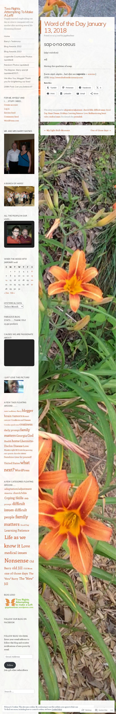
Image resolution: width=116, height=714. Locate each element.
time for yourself (22, 456)
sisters (23, 453)
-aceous (91, 74)
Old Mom (27, 568)
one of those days (16, 573)
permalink (78, 116)
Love (86, 113)
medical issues (54, 116)
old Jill (17, 568)
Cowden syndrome (11, 425)
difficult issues (99, 110)
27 (32, 284)
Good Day (25, 525)
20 (32, 280)
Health (7, 441)
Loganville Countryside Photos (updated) (18, 58)
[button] (12, 237)
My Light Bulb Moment (57, 130)
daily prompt (12, 430)
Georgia (21, 435)
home (16, 441)
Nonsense (16, 560)
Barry (19, 411)
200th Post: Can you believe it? (18, 86)
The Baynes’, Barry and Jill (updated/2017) (16, 72)
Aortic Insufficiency (10, 411)
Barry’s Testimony (12, 41)
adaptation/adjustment (73, 110)
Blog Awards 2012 (12, 46)
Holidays (63, 113)
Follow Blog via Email (16, 636)
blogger (27, 410)
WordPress (22, 470)
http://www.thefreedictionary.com (66, 77)
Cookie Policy (57, 709)
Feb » (12, 293)
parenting (29, 450)
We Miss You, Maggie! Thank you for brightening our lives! (17, 80)
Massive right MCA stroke (14, 450)
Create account (11, 104)
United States (12, 463)
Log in (6, 108)
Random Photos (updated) (16, 65)
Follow (10, 665)
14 (6, 280)
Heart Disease (53, 113)
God (30, 435)
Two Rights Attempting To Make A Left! (18, 11)
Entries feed (9, 112)
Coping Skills (13, 498)
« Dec (6, 293)
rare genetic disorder (12, 453)
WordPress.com (11, 120)
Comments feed (11, 116)
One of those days (101, 130)
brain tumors (13, 416)
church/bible (88, 110)
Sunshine (9, 457)
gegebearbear (68, 35)
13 (32, 275)
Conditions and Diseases (21, 420)
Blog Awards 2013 (12, 51)
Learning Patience (75, 113)
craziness (26, 424)
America (8, 493)
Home (7, 36)
